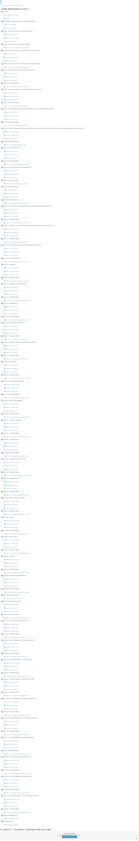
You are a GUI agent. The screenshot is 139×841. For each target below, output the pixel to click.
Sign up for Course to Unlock (69, 837)
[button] (1, 1)
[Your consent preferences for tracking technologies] (136, 838)
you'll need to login (76, 835)
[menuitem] (1, 3)
